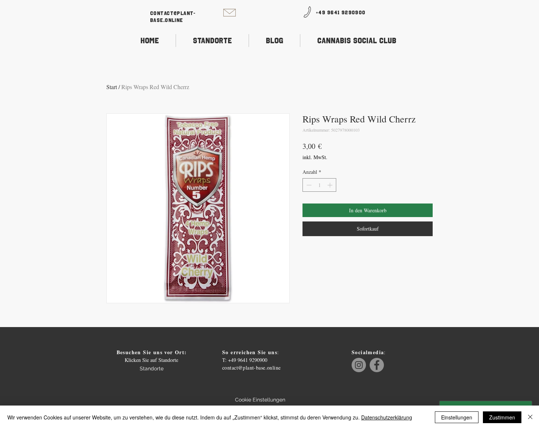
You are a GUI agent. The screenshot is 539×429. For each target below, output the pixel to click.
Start (111, 87)
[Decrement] (308, 185)
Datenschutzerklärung (386, 417)
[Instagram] (359, 365)
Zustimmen (502, 417)
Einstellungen (456, 417)
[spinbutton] (319, 185)
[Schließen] (530, 417)
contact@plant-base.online (251, 367)
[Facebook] (377, 365)
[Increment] (330, 185)
